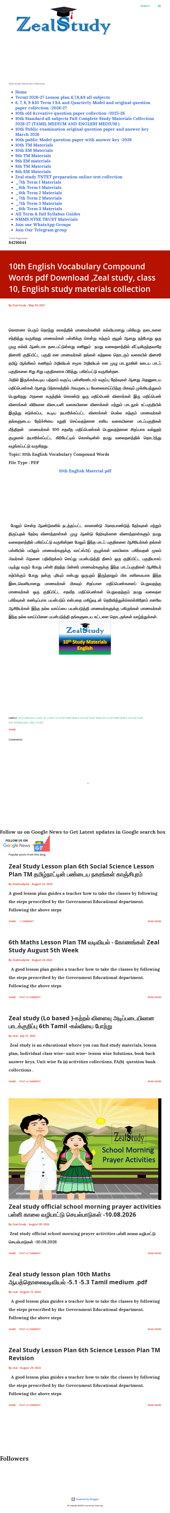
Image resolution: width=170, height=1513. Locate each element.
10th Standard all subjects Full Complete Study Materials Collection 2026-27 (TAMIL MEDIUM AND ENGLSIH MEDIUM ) (84, 121)
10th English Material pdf (85, 471)
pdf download (18, 722)
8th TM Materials (33, 166)
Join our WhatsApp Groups (43, 224)
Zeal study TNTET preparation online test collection (69, 176)
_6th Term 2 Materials (38, 192)
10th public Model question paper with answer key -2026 (73, 139)
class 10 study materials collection (70, 717)
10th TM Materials (34, 145)
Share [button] (12, 729)
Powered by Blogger (87, 1499)
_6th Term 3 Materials (38, 208)
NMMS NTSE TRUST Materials (46, 219)
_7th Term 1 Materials (38, 182)
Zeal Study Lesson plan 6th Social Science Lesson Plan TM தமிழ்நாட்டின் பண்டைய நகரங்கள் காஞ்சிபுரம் (81, 870)
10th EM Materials (34, 150)
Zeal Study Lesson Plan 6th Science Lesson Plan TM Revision (84, 1354)
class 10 (41, 717)
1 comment (26, 921)
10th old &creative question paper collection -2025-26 (70, 113)
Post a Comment (30, 997)
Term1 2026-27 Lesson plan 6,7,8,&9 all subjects (62, 97)
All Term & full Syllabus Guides (47, 214)
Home (21, 92)
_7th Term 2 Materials (38, 198)
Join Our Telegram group (41, 230)
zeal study (36, 722)
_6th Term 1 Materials (38, 187)
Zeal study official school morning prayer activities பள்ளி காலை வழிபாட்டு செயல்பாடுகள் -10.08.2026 (85, 1210)
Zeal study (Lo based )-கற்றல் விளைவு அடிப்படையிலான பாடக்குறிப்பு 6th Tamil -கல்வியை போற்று (81, 1022)
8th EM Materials (33, 171)
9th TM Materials (33, 155)
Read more (154, 921)
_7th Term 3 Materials (38, 203)
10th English (26, 717)
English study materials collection (119, 717)
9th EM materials (33, 161)
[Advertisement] (85, 59)
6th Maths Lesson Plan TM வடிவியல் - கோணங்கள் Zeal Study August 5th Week (84, 946)
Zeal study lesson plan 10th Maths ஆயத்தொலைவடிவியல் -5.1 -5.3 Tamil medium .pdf (78, 1278)
